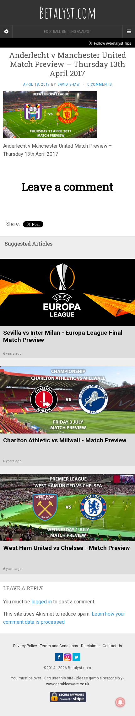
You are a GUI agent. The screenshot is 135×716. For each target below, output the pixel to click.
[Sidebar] (6, 31)
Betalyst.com (67, 12)
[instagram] (68, 657)
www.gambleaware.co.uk (67, 684)
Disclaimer (90, 646)
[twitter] (76, 657)
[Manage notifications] (120, 702)
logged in (41, 602)
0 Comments (99, 84)
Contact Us (112, 646)
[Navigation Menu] (128, 31)
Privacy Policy (25, 646)
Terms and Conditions (59, 646)
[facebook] (59, 657)
